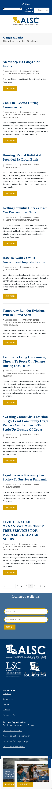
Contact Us (8, 699)
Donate (6, 709)
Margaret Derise (30, 71)
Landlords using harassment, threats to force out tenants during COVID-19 (24, 361)
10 (40, 586)
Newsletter (33, 74)
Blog (8, 115)
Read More (10, 784)
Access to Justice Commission (16, 736)
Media (6, 704)
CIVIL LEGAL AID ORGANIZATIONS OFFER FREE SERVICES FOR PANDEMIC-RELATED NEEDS (23, 530)
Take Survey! (25, 784)
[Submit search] (47, 10)
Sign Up (10, 627)
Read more (9, 88)
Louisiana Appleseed (12, 730)
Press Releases (10, 117)
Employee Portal (10, 715)
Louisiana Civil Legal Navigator (17, 741)
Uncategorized (13, 167)
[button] (26, 30)
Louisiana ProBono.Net (14, 746)
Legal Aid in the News (16, 74)
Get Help (7, 693)
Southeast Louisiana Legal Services (19, 725)
